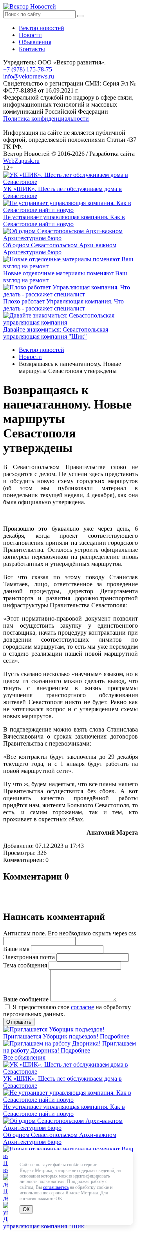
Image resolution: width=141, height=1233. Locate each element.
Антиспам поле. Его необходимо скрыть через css (69, 933)
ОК (26, 1209)
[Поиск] (80, 16)
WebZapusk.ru (21, 160)
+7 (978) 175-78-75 (27, 69)
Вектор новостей (41, 28)
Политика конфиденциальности (46, 118)
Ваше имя (16, 949)
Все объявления (24, 1057)
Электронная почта (29, 957)
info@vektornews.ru (28, 76)
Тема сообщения (25, 965)
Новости (30, 35)
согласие (82, 1007)
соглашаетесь (56, 1187)
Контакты (32, 49)
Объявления (35, 42)
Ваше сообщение (26, 999)
